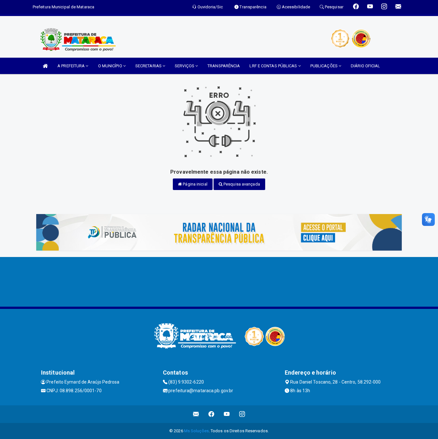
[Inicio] (45, 66)
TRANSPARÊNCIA (223, 65)
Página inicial (194, 184)
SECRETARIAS (149, 65)
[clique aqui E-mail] (196, 414)
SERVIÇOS (185, 65)
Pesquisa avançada (241, 184)
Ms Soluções (196, 430)
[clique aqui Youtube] (226, 414)
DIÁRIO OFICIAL (365, 65)
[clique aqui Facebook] (211, 414)
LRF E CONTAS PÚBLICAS (273, 65)
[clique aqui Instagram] (242, 414)
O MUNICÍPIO (110, 65)
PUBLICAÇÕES (324, 65)
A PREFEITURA (71, 65)
